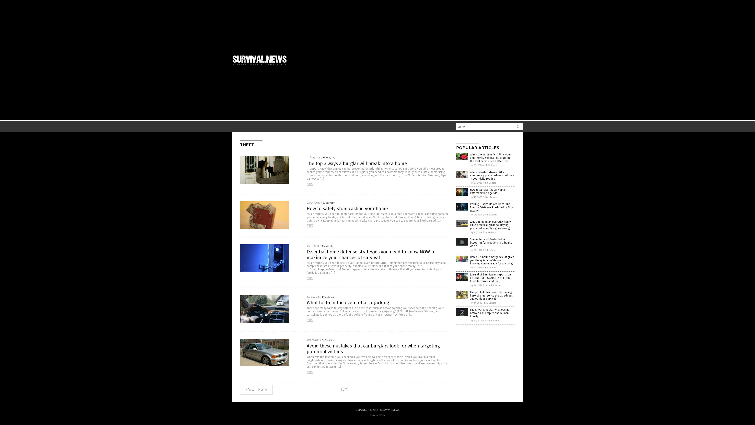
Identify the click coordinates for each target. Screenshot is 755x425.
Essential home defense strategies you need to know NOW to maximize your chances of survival (371, 254)
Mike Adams (490, 197)
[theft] (261, 66)
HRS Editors (490, 165)
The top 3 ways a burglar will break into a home (357, 163)
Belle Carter (490, 250)
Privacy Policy (377, 415)
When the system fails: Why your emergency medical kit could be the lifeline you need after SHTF (490, 158)
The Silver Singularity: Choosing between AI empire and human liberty (489, 313)
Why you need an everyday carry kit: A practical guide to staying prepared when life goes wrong (490, 225)
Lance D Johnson (493, 285)
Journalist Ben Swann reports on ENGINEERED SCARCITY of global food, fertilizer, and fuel (490, 278)
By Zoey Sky (329, 157)
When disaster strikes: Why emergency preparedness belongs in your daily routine (492, 176)
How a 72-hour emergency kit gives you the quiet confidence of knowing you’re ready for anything (492, 260)
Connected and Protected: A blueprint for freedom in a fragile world (491, 243)
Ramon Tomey (492, 320)
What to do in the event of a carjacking (348, 302)
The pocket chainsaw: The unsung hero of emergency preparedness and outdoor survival (491, 296)
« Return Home (256, 389)
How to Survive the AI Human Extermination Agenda (488, 191)
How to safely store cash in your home (347, 208)
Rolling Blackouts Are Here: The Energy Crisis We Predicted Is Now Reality (491, 207)
